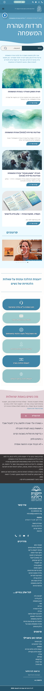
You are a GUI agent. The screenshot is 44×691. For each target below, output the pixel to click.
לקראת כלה (38, 596)
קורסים (39, 657)
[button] (40, 250)
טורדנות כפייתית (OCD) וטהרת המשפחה (22, 132)
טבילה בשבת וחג (36, 580)
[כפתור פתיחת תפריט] (3, 9)
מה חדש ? (38, 664)
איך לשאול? (38, 563)
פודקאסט (39, 659)
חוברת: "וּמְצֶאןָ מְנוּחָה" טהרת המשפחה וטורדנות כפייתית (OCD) (24, 174)
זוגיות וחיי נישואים (36, 616)
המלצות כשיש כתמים (35, 547)
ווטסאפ (39, 646)
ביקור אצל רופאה (36, 552)
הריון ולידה (38, 598)
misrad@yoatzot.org (34, 513)
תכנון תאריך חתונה (35, 555)
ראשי (40, 18)
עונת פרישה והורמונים (35, 570)
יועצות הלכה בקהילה (35, 652)
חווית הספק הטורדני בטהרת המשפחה (24, 91)
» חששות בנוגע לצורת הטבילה (29, 428)
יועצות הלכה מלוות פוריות (33, 649)
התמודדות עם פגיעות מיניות (32, 621)
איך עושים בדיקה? (36, 558)
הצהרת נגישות (37, 523)
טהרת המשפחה (32, 18)
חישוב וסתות (38, 568)
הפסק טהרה (38, 565)
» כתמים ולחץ (37, 439)
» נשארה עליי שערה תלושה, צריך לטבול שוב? (22, 423)
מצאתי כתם (38, 545)
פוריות (40, 606)
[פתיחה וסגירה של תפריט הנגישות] (4, 15)
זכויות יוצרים (38, 528)
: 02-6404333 (35, 511)
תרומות (39, 531)
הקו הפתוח (38, 641)
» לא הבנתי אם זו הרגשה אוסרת (28, 444)
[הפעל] (22, 250)
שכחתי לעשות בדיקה (35, 550)
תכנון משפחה (37, 601)
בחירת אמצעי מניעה (35, 573)
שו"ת (40, 654)
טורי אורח (39, 662)
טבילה (40, 611)
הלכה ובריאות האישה (35, 614)
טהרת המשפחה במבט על (33, 624)
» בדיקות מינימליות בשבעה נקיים (28, 433)
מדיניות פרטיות (37, 526)
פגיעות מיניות (37, 586)
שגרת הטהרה (37, 609)
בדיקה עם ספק (37, 560)
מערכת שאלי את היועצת (35, 408)
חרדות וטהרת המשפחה (24, 29)
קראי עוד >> (33, 103)
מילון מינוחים (37, 626)
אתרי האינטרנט (37, 644)
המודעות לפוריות (36, 575)
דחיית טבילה (38, 578)
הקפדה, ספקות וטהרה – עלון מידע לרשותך (22, 214)
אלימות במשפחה (36, 583)
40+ (40, 603)
